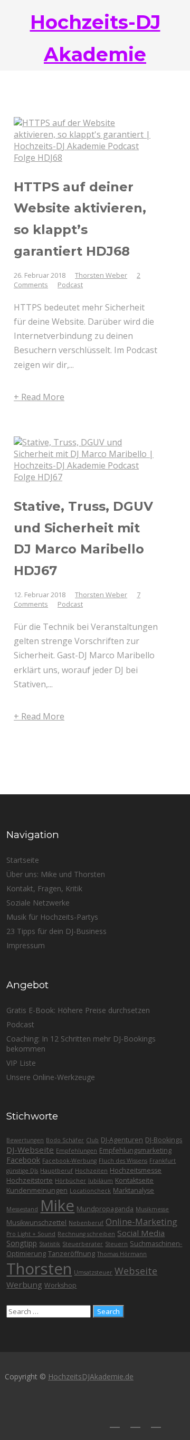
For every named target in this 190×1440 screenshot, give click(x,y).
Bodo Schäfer (65, 1140)
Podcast (70, 284)
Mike (57, 1205)
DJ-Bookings (163, 1139)
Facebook (23, 1160)
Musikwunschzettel (36, 1222)
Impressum (25, 945)
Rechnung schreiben (86, 1234)
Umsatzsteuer (93, 1272)
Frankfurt (162, 1160)
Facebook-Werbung (69, 1160)
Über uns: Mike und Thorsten (55, 874)
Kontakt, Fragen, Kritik (44, 888)
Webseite (136, 1270)
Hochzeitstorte (29, 1180)
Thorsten (39, 1268)
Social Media (141, 1233)
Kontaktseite (134, 1180)
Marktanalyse (133, 1190)
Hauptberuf (56, 1170)
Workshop (60, 1285)
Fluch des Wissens (123, 1160)
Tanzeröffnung (71, 1253)
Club (92, 1140)
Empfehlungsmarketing (135, 1150)
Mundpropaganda (105, 1208)
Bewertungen (25, 1140)
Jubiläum (100, 1180)
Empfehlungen (76, 1150)
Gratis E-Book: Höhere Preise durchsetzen (78, 1010)
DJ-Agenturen (122, 1139)
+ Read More (39, 397)
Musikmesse (152, 1209)
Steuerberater (82, 1244)
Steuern (116, 1244)
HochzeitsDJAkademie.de (91, 1376)
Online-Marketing (141, 1222)
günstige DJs (22, 1170)
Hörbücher (70, 1180)
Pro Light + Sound (30, 1234)
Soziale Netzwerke (38, 903)
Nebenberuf (86, 1223)
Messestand (22, 1209)
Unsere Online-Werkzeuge (50, 1077)
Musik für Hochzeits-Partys (52, 917)
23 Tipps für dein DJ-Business (56, 931)
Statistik (49, 1244)
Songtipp (21, 1243)
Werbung (24, 1284)
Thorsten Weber (101, 275)
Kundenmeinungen (37, 1190)
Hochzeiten (91, 1170)
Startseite (22, 860)
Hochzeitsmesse (136, 1170)
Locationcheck (90, 1190)
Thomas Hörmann (122, 1254)
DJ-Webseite (30, 1149)
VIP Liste (21, 1063)
